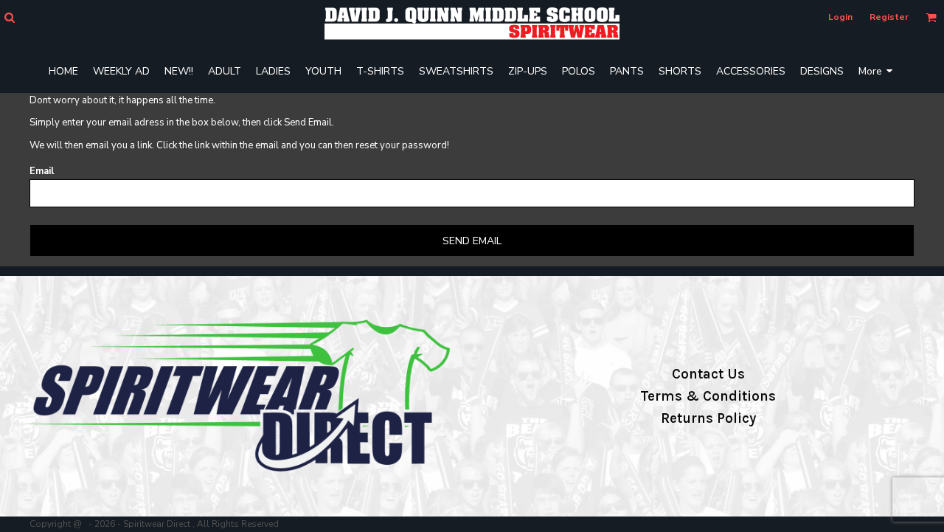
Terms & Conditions (708, 396)
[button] (9, 17)
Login (840, 17)
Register (889, 17)
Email (42, 171)
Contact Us (708, 374)
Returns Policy (708, 418)
